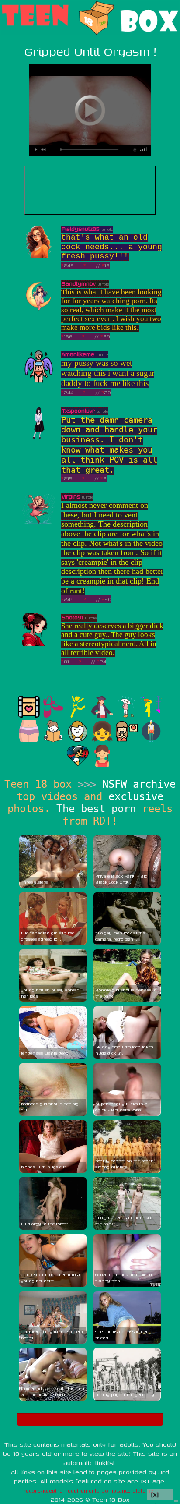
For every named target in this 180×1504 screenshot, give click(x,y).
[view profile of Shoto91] (38, 644)
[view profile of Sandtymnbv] (38, 310)
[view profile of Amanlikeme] (38, 381)
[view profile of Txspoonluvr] (38, 437)
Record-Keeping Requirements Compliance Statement (90, 1490)
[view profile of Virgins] (38, 523)
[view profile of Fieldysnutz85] (38, 255)
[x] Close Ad (160, 1495)
